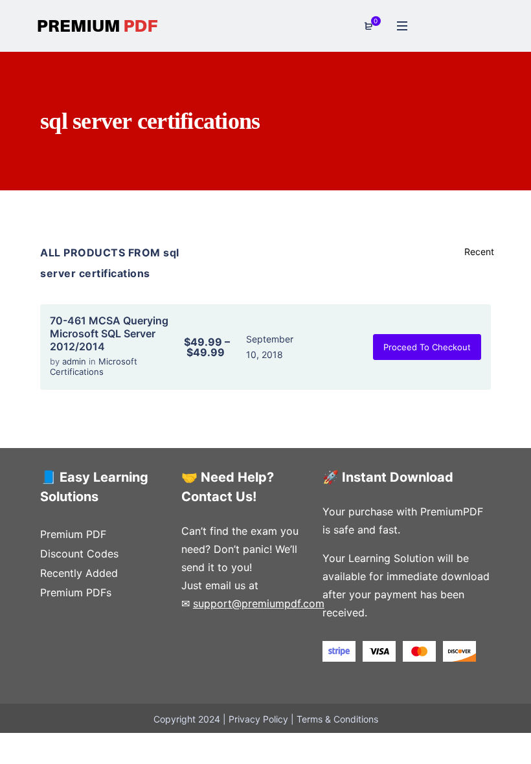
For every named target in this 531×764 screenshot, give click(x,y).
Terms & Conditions (337, 719)
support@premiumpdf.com (258, 603)
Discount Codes (79, 553)
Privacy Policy (258, 719)
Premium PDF (73, 534)
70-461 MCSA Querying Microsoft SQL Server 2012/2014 (109, 333)
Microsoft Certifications (93, 366)
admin (75, 361)
